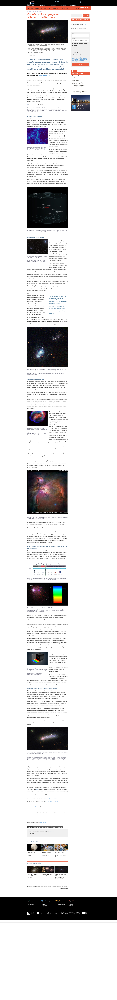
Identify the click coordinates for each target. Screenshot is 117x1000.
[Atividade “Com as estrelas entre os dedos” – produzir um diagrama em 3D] (61, 847)
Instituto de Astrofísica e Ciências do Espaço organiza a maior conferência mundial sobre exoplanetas (79, 91)
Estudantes (75, 50)
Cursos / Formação (77, 54)
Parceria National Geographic (34, 11)
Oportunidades (64, 2)
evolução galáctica (46, 827)
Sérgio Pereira (43, 822)
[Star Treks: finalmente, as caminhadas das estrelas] (34, 869)
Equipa (29, 903)
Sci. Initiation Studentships (60, 904)
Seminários (44, 906)
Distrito (73, 38)
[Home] (80, 2)
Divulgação (73, 5)
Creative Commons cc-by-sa (51, 801)
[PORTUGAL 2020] (78, 913)
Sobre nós (55, 8)
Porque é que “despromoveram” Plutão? (32, 854)
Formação (63, 5)
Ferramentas (44, 908)
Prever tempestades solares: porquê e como (37, 886)
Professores (75, 52)
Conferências (44, 905)
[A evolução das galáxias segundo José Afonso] (47, 869)
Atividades (38, 8)
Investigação (52, 5)
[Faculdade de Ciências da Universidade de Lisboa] (31, 913)
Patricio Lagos (34, 806)
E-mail (73, 33)
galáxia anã (60, 827)
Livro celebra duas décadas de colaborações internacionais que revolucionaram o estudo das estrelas (80, 87)
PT (82, 1)
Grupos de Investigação (46, 901)
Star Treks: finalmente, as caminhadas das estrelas (33, 876)
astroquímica (37, 827)
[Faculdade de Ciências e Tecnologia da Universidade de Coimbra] (51, 913)
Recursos (47, 8)
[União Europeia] (85, 913)
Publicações (44, 904)
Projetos (43, 903)
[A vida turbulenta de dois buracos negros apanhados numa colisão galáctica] (61, 869)
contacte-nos (53, 831)
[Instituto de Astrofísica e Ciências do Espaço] (31, 3)
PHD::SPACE (58, 903)
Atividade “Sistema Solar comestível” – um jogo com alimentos (47, 854)
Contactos (75, 2)
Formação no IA (58, 901)
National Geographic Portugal (45, 75)
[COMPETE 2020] (72, 913)
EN (84, 1)
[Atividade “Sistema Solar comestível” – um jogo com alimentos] (47, 847)
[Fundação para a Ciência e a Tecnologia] (64, 913)
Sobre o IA (42, 5)
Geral (74, 47)
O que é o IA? (30, 901)
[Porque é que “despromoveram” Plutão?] (34, 847)
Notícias (71, 2)
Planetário (64, 8)
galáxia (54, 827)
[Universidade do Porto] (41, 913)
